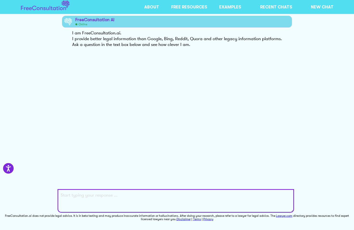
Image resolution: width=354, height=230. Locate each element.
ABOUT (151, 7)
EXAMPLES (230, 7)
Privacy (208, 219)
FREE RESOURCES (189, 7)
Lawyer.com (284, 215)
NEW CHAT (322, 7)
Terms (197, 219)
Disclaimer (184, 219)
